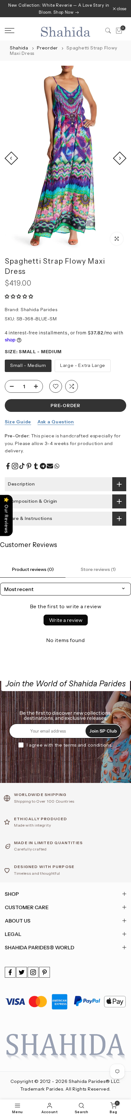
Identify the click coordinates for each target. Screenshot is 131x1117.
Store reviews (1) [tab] (98, 569)
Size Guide (18, 422)
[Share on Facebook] (8, 466)
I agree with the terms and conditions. (70, 745)
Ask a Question (56, 422)
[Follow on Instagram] (33, 972)
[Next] (119, 158)
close (121, 9)
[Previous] (11, 158)
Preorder (48, 48)
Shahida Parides (39, 309)
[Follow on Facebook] (10, 972)
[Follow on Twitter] (21, 972)
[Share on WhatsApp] (57, 466)
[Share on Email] (50, 466)
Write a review (65, 620)
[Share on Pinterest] (29, 466)
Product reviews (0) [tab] (33, 569)
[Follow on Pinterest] (44, 972)
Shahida (19, 48)
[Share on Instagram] (15, 466)
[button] (19, 296)
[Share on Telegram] (43, 466)
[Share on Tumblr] (36, 466)
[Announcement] (59, 9)
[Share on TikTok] (22, 466)
